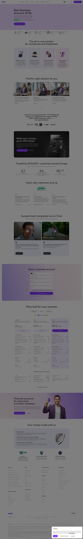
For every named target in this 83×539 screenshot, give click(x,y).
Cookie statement (72, 533)
